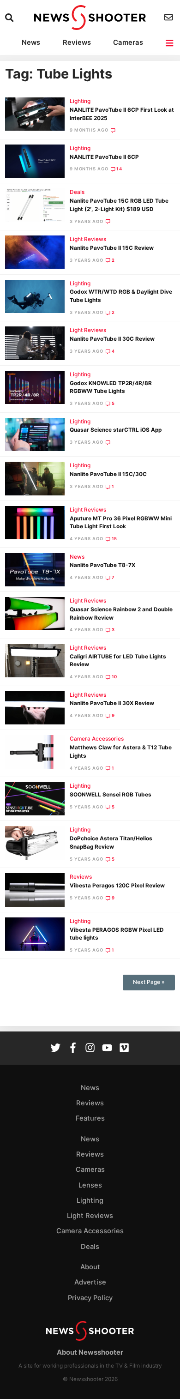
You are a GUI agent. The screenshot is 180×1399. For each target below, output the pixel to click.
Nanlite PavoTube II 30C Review (112, 339)
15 (115, 538)
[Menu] (170, 43)
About (90, 1267)
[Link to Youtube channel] (107, 1049)
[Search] (10, 17)
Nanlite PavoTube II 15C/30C (108, 474)
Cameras (128, 42)
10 (115, 676)
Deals (77, 192)
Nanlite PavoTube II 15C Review (112, 248)
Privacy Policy (90, 1298)
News (31, 42)
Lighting (80, 101)
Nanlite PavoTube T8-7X (102, 565)
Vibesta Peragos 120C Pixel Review (117, 885)
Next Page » (149, 982)
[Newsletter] (169, 17)
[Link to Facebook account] (73, 1049)
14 (119, 168)
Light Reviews (88, 239)
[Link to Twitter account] (55, 1049)
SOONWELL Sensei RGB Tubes (110, 794)
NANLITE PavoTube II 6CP (104, 157)
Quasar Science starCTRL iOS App (116, 430)
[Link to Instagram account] (90, 1049)
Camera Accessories (97, 739)
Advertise (90, 1282)
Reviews (77, 42)
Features (90, 1118)
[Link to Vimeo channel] (124, 1049)
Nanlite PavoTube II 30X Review (112, 703)
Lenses (90, 1185)
